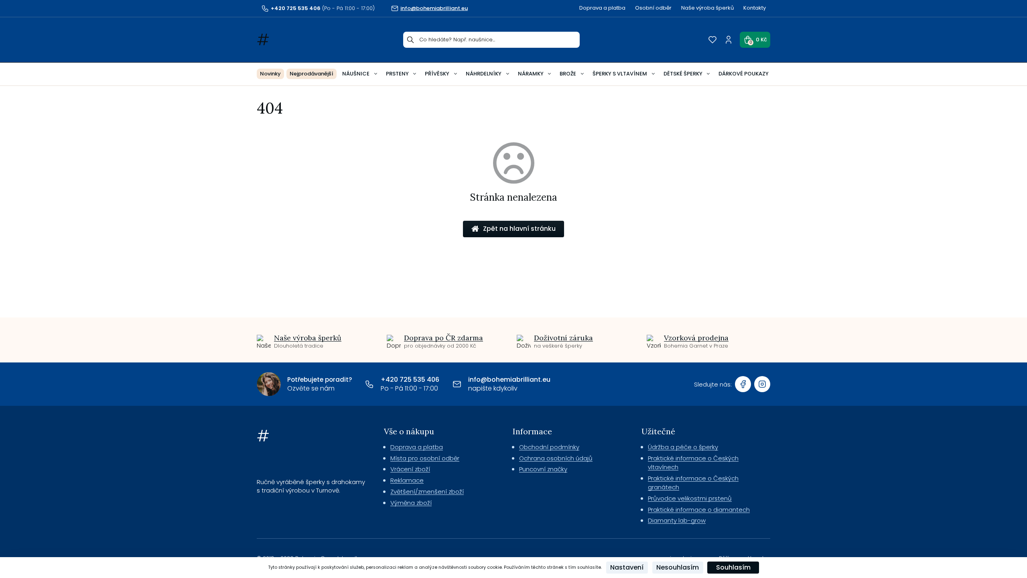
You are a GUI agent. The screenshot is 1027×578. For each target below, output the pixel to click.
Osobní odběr (653, 8)
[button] (755, 40)
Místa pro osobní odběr (424, 458)
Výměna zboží (411, 503)
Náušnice (355, 73)
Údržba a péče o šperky (683, 447)
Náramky (531, 73)
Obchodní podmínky (549, 447)
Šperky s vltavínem (620, 73)
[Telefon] (369, 384)
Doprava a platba (602, 8)
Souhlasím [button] (733, 567)
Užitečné (658, 431)
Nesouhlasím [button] (677, 567)
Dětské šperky (683, 73)
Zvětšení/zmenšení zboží (427, 491)
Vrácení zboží (410, 469)
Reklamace (407, 480)
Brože (568, 73)
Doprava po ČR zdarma (443, 337)
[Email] (457, 384)
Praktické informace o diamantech (699, 509)
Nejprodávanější (311, 73)
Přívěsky (437, 73)
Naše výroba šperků (707, 8)
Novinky (270, 73)
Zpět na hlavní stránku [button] (519, 228)
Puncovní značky (543, 469)
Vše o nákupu (409, 431)
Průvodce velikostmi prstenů (690, 498)
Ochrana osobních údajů (556, 458)
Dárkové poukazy (743, 73)
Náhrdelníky (483, 73)
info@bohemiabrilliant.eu (509, 379)
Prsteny (397, 73)
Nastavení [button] (626, 567)
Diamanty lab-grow (677, 520)
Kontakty (754, 8)
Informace (532, 431)
